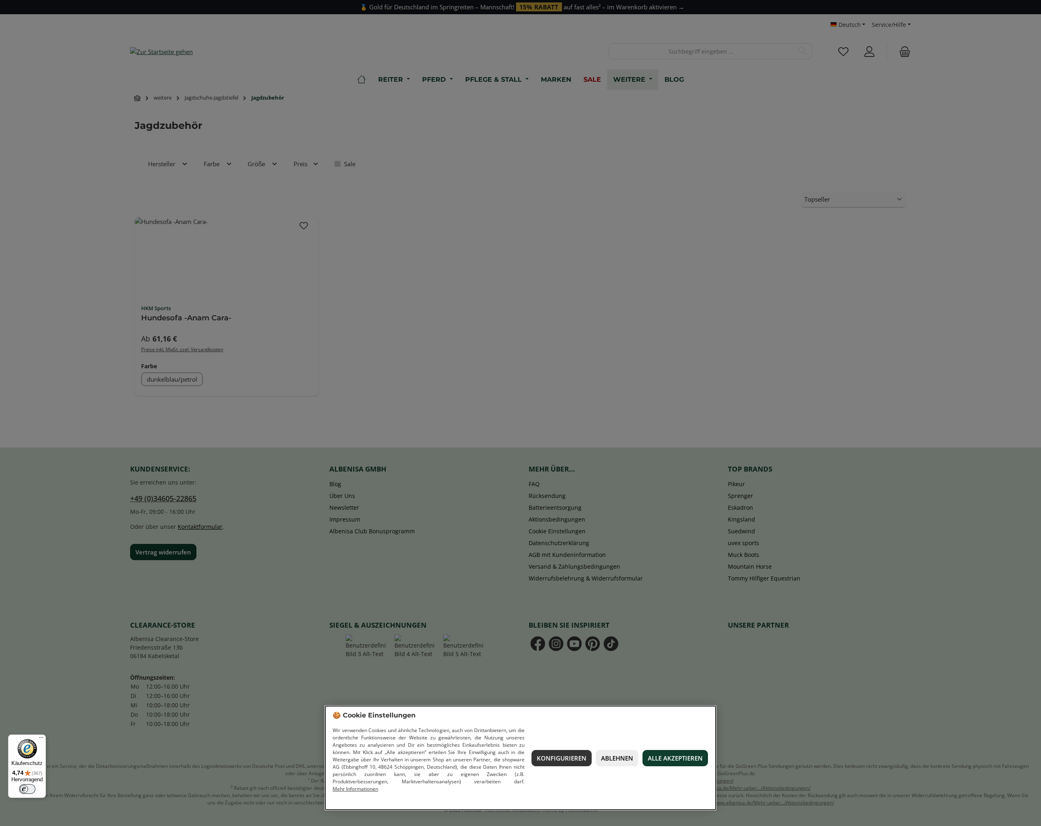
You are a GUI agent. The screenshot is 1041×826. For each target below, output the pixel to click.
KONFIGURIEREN (561, 758)
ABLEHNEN (617, 758)
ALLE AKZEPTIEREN (675, 758)
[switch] (27, 789)
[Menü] (41, 739)
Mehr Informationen (355, 788)
